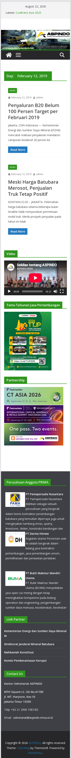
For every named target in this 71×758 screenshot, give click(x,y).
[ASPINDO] (9, 55)
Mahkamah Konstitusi (19, 652)
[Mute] (55, 291)
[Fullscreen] (62, 291)
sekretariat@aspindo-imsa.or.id (33, 717)
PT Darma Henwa (37, 533)
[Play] (9, 291)
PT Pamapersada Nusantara (44, 494)
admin (39, 97)
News (12, 90)
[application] (35, 277)
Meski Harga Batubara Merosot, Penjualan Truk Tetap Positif (33, 188)
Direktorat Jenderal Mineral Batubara (29, 644)
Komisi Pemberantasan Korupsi (25, 660)
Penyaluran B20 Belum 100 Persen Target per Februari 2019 (33, 111)
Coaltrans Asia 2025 (28, 12)
